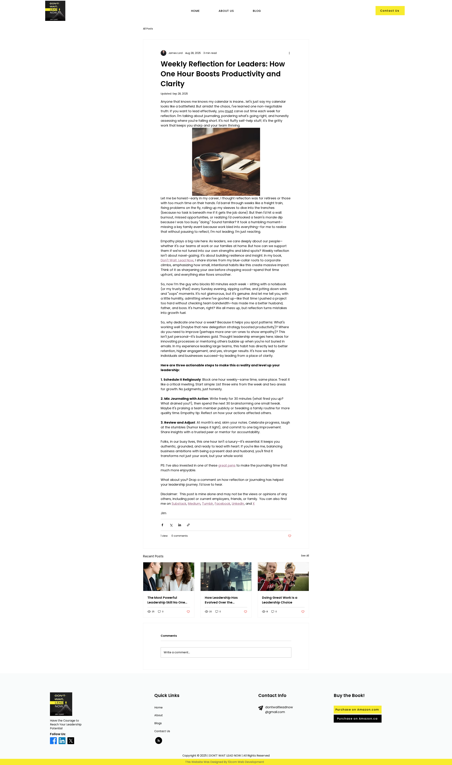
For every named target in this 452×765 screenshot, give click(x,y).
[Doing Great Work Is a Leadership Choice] (283, 576)
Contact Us (162, 731)
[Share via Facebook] (162, 525)
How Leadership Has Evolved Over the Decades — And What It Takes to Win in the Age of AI (226, 600)
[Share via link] (188, 525)
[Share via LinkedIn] (179, 525)
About (158, 715)
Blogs (158, 723)
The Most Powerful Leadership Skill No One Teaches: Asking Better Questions (166, 600)
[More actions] (289, 53)
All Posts (148, 28)
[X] (70, 740)
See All (305, 555)
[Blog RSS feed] (158, 740)
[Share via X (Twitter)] (171, 525)
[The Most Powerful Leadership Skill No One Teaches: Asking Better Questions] (168, 576)
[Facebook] (53, 740)
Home (158, 707)
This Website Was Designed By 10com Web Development (224, 762)
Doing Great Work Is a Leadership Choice (279, 600)
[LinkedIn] (62, 740)
